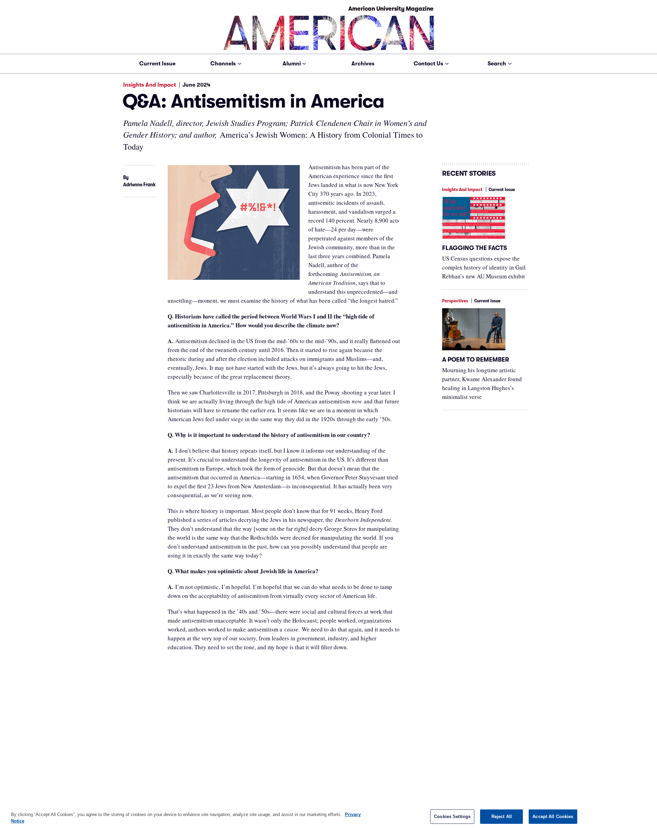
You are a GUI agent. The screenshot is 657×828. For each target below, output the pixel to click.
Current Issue (157, 64)
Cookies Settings (452, 816)
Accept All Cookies (552, 816)
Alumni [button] (292, 64)
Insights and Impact (149, 85)
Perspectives (455, 300)
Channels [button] (223, 64)
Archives (362, 64)
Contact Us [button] (428, 64)
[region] (328, 816)
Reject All (501, 816)
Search (497, 64)
